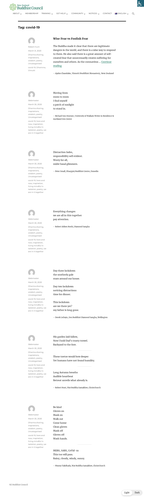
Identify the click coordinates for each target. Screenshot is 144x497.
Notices (93, 13)
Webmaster (33, 100)
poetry (40, 130)
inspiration (38, 124)
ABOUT (16, 13)
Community (77, 13)
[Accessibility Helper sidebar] (140, 3)
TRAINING (46, 13)
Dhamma (40, 67)
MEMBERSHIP (31, 13)
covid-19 (32, 67)
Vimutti (31, 70)
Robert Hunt (34, 47)
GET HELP (61, 13)
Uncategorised (35, 63)
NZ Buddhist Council (18, 485)
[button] (133, 13)
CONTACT (107, 13)
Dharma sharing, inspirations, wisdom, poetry (36, 58)
